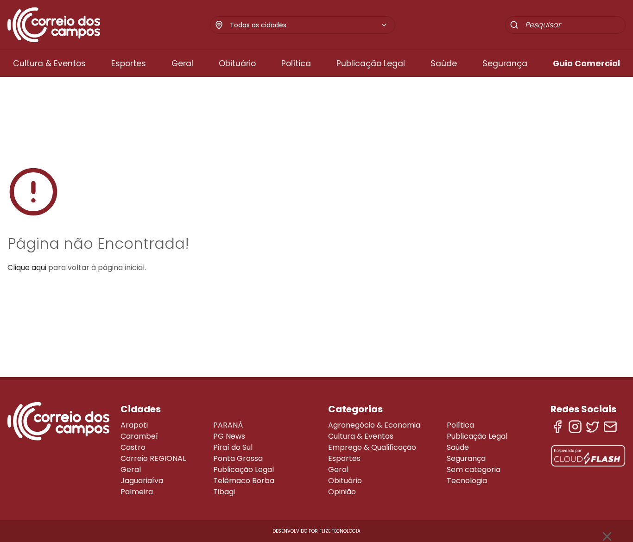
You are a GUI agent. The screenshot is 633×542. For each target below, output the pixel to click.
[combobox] (308, 25)
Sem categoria (473, 469)
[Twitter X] (593, 427)
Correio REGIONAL (153, 458)
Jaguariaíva (141, 480)
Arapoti (134, 425)
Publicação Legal (370, 63)
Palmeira (136, 491)
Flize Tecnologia (340, 531)
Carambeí (139, 436)
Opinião (342, 491)
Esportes (128, 63)
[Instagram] (575, 427)
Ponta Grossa (238, 458)
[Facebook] (557, 427)
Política (296, 63)
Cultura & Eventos (49, 63)
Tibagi (224, 491)
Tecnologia (467, 480)
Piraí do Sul (233, 447)
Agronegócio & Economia (374, 425)
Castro (133, 447)
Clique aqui (26, 267)
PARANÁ (228, 425)
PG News (229, 436)
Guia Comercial (586, 63)
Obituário (237, 63)
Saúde (443, 63)
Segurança (504, 63)
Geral (182, 63)
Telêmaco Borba (243, 480)
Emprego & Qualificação (372, 447)
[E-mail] (610, 427)
